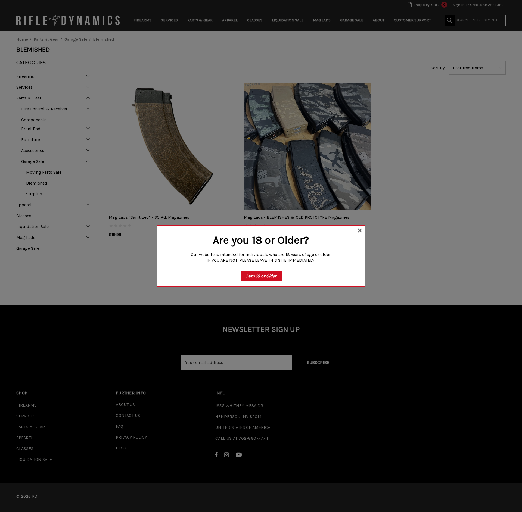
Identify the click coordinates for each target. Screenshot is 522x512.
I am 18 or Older (261, 276)
